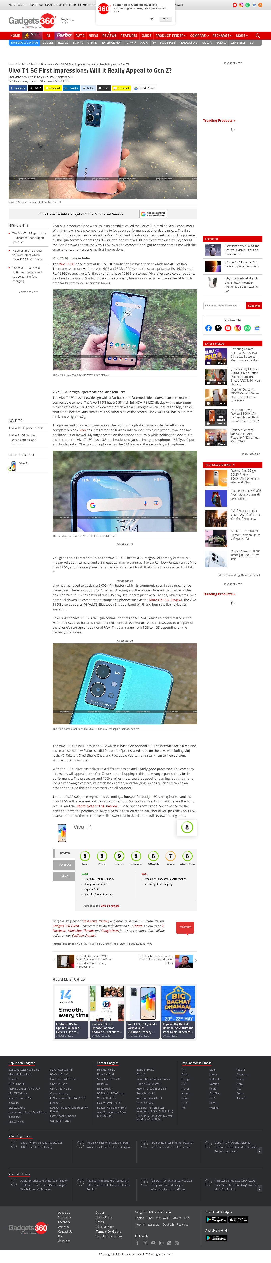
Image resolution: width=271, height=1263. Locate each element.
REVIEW (65, 853)
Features (129, 35)
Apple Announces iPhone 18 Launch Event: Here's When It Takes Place (172, 1145)
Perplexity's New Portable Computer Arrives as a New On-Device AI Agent (109, 1145)
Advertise (64, 1241)
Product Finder (170, 35)
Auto (80, 35)
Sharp (240, 1079)
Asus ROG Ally (145, 1103)
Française (183, 1224)
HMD (184, 1084)
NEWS (65, 876)
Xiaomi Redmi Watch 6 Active (154, 1079)
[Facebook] (208, 328)
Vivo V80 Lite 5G (106, 1098)
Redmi (241, 1069)
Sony (240, 1084)
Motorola (214, 1079)
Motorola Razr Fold (20, 1074)
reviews (103, 921)
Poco (212, 1103)
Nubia (212, 1088)
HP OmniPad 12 (59, 1074)
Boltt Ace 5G (104, 1088)
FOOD (72, 5)
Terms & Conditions (108, 1231)
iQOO (185, 1103)
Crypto (131, 42)
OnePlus (214, 1093)
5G (251, 42)
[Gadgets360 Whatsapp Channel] (247, 328)
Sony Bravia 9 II (146, 1093)
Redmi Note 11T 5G (91, 806)
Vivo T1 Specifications (132, 943)
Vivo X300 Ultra (18, 1093)
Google (186, 1079)
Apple (185, 1074)
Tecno (240, 1093)
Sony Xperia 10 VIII (108, 1079)
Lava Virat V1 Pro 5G (109, 1103)
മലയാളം (154, 1224)
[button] (192, 1011)
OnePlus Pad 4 (59, 1084)
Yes (165, 19)
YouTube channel (83, 935)
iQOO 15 (14, 1103)
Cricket (62, 5)
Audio (144, 42)
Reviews (109, 35)
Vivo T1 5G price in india (103, 943)
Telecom (63, 42)
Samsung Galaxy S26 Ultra (24, 1069)
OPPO (213, 1098)
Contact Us (65, 1231)
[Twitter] (218, 328)
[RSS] (260, 5)
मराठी (187, 1218)
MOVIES (49, 5)
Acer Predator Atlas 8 (149, 1098)
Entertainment (112, 42)
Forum (137, 926)
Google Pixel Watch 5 (149, 1084)
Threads (88, 930)
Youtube (153, 1242)
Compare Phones (60, 1120)
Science (221, 42)
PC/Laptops (167, 42)
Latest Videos (214, 343)
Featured (212, 239)
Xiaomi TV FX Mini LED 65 (151, 1088)
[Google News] (257, 328)
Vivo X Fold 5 (16, 1122)
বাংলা (158, 1218)
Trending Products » (219, 121)
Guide (147, 35)
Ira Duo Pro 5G (145, 1069)
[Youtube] (228, 328)
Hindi (150, 1218)
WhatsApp (74, 930)
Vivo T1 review (110, 905)
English (139, 1218)
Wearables (238, 42)
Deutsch (168, 1224)
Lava (212, 1069)
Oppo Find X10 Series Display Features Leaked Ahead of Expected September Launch (236, 1147)
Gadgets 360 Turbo (66, 926)
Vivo (83, 430)
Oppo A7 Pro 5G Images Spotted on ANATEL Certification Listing (41, 1145)
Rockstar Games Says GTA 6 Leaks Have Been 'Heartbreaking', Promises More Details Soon (237, 1185)
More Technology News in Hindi (238, 575)
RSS (60, 1236)
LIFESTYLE (84, 5)
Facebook (59, 930)
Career (100, 1212)
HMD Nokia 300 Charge (111, 1093)
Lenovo (213, 1074)
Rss (177, 1242)
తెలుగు (177, 1218)
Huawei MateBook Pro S (111, 1107)
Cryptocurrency (59, 1093)
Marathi (178, 5)
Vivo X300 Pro (17, 1107)
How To (78, 42)
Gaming (93, 42)
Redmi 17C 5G (105, 1074)
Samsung (242, 1074)
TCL (239, 1088)
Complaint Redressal (109, 1236)
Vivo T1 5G (67, 264)
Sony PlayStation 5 (61, 1069)
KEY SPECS (65, 864)
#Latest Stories (19, 1174)
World (22, 5)
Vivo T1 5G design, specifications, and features (24, 439)
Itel (183, 1107)
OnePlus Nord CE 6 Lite (63, 1079)
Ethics (100, 1222)
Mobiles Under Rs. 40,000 (24, 1088)
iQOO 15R (15, 1117)
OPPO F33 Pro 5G (60, 1088)
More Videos (250, 454)
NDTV (12, 5)
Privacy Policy (104, 1217)
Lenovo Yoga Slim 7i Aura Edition (28, 1112)
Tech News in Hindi (218, 465)
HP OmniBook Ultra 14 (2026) (67, 1098)
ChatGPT (13, 1079)
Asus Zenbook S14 (20, 1098)
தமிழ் (166, 1218)
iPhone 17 (56, 1103)
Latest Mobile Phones (63, 1116)
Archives (63, 1227)
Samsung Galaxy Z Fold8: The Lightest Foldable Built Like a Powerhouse (242, 250)
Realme (214, 1107)
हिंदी (41, 5)
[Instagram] (237, 328)
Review (176, 600)
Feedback (64, 1222)
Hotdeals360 (188, 42)
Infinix (185, 1098)
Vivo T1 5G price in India (28, 428)
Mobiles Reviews (41, 64)
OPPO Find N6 (17, 1084)
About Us (64, 1212)
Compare (198, 35)
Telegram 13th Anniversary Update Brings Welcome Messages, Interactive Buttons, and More (171, 1185)
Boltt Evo (102, 1084)
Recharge (220, 35)
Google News (110, 930)
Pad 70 (141, 1074)
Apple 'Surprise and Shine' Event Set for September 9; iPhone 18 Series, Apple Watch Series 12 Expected (44, 1185)
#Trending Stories (21, 1136)
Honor (185, 1088)
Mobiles (47, 42)
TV (154, 42)
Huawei (186, 1093)
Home (15, 35)
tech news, (90, 921)
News (93, 35)
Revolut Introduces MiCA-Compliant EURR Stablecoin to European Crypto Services (108, 1185)
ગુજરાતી (140, 1224)
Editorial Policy (105, 1227)
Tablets (207, 42)
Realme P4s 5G (106, 1069)
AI (48, 35)
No (151, 19)
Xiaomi (241, 1098)
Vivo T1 (83, 827)
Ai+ (183, 1069)
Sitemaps (64, 1217)
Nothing (214, 1084)
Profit (33, 5)
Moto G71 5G (159, 600)
